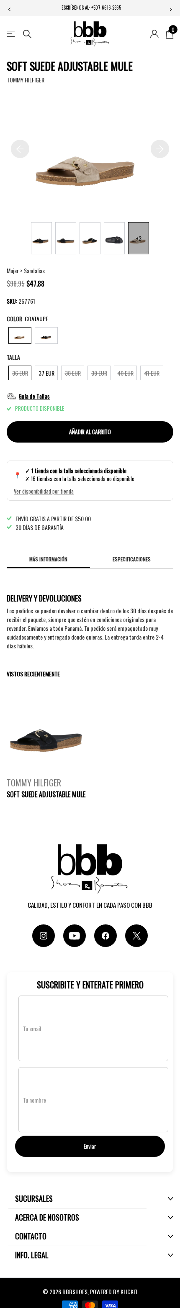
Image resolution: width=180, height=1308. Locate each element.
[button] (9, 9)
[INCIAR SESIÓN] (154, 34)
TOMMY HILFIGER (25, 79)
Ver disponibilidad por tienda (44, 491)
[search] (27, 34)
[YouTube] (74, 935)
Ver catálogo (11, 34)
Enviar (90, 1146)
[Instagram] (43, 935)
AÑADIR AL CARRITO (90, 431)
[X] (136, 935)
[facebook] (105, 935)
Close (94, 1199)
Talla (13, 357)
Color (27, 318)
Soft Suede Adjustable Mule (46, 794)
